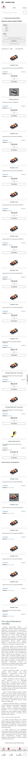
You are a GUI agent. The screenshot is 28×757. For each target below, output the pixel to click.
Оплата (8, 750)
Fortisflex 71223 (14, 479)
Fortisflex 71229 (14, 607)
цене (11, 48)
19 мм (7, 28)
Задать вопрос (27, 378)
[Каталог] (3, 2)
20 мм (7, 30)
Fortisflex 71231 (14, 133)
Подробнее (5, 71)
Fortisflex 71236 (14, 304)
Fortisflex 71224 (14, 504)
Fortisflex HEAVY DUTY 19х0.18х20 (14, 373)
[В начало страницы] (25, 754)
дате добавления (19, 48)
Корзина (24, 7)
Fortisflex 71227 (14, 556)
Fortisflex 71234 (14, 236)
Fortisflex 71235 (14, 270)
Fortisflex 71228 (14, 581)
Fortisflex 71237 (14, 338)
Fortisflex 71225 (14, 65)
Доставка (14, 750)
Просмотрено (19, 755)
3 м (6, 35)
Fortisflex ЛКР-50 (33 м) (14, 441)
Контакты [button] (4, 7)
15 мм (7, 27)
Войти (14, 7)
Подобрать (14, 41)
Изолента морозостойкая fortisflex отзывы (14, 742)
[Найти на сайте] (25, 12)
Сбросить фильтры (15, 43)
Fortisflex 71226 (14, 530)
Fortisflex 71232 (14, 167)
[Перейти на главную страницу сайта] (11, 2)
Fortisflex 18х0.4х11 (14, 99)
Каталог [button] (4, 750)
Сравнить (4, 755)
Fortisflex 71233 (14, 202)
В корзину (14, 81)
